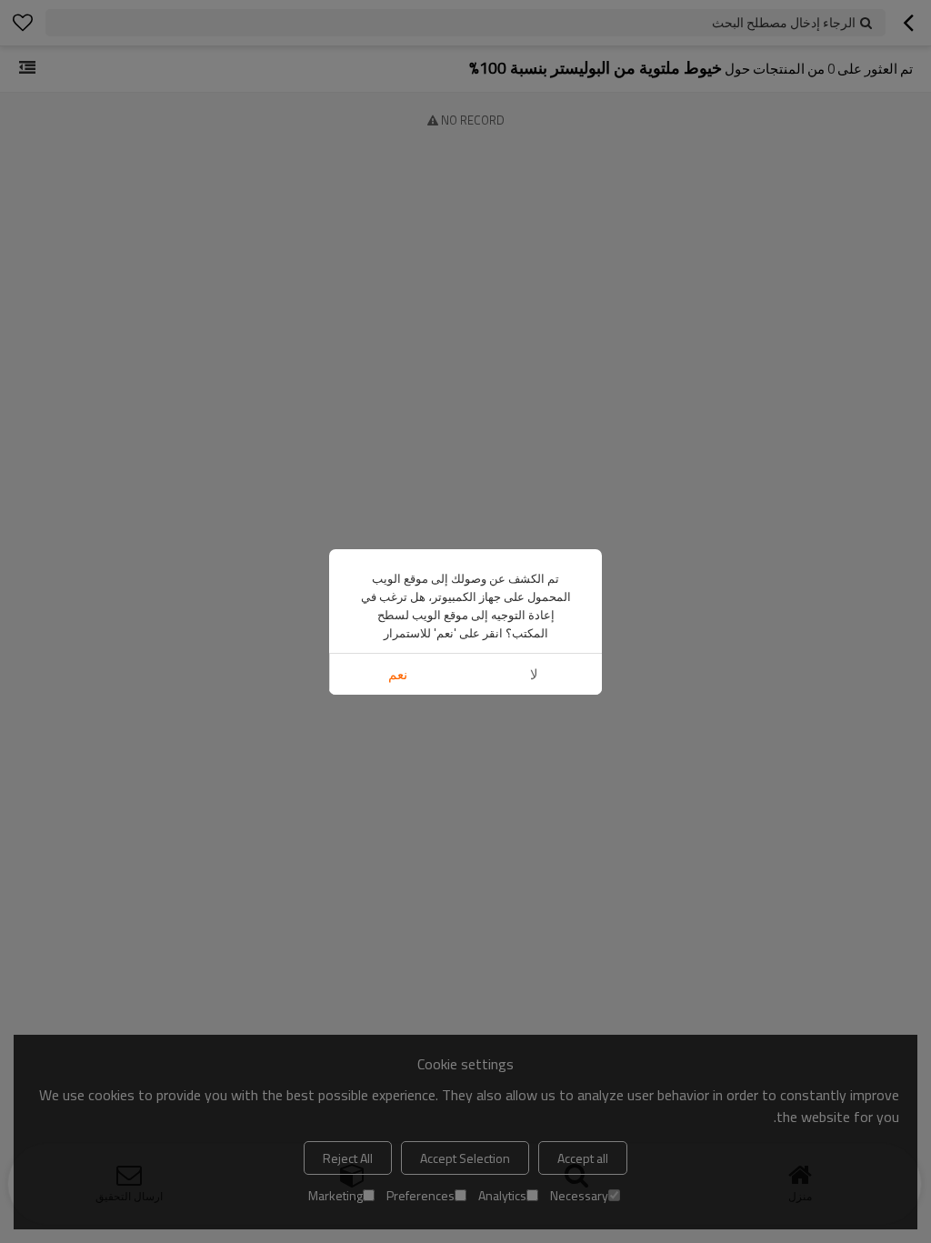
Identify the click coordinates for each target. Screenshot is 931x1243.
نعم (397, 674)
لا (534, 674)
